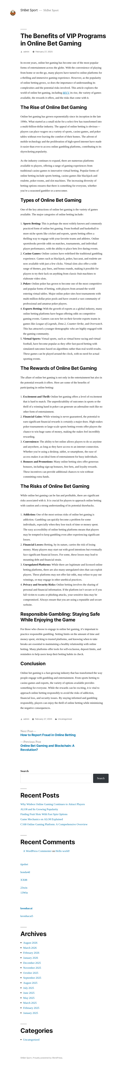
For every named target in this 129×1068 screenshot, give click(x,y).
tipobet (24, 864)
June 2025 (29, 993)
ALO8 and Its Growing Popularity (39, 809)
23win (23, 887)
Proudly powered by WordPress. (48, 1058)
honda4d (25, 872)
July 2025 (28, 988)
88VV (66, 93)
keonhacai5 (26, 916)
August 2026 (30, 943)
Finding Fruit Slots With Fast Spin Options (44, 814)
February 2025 (31, 1008)
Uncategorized (65, 719)
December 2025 (32, 963)
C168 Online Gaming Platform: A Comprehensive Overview (54, 824)
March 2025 (30, 1003)
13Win (24, 892)
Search (24, 771)
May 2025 (29, 998)
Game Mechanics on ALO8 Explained (41, 819)
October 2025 (30, 973)
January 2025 (30, 1013)
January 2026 (30, 958)
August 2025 (30, 983)
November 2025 (32, 968)
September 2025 (32, 978)
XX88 (23, 880)
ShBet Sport (29, 10)
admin (26, 51)
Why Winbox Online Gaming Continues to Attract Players (52, 804)
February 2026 (31, 953)
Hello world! (63, 851)
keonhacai (26, 908)
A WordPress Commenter (37, 851)
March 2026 (30, 948)
